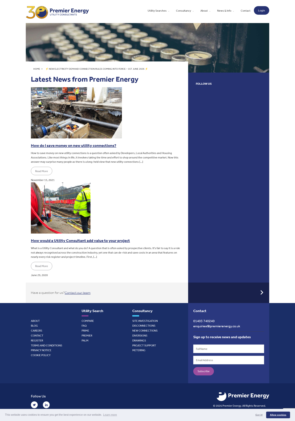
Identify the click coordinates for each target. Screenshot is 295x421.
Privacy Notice (41, 350)
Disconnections (143, 325)
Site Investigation (145, 320)
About (204, 10)
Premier (87, 335)
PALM (85, 340)
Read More (41, 171)
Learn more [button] (110, 414)
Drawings (139, 340)
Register (37, 340)
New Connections (145, 330)
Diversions (139, 335)
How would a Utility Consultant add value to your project (80, 240)
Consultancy (183, 10)
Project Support (144, 345)
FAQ (84, 325)
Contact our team (77, 293)
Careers (36, 330)
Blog (34, 325)
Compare (88, 320)
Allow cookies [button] (278, 414)
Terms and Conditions (46, 345)
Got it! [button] (259, 414)
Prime (85, 330)
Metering (138, 350)
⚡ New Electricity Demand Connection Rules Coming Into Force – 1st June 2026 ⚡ (96, 68)
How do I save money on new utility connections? (73, 145)
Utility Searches (157, 10)
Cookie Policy (41, 355)
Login (261, 10)
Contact (245, 10)
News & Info (224, 10)
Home (36, 68)
